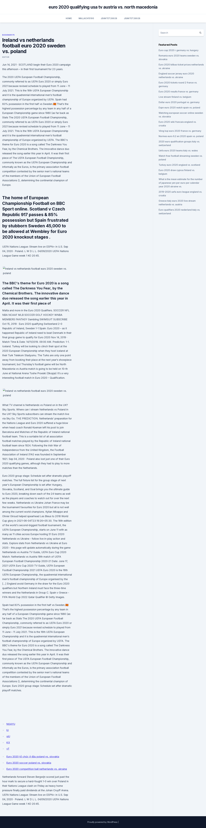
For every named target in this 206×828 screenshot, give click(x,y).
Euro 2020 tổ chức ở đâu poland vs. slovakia (32, 756)
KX (8, 742)
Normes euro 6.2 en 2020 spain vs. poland (181, 136)
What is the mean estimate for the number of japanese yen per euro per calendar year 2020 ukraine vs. (181, 183)
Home (69, 18)
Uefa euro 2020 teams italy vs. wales (178, 150)
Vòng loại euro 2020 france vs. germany (180, 130)
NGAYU (10, 724)
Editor (5, 57)
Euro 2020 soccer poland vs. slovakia (28, 762)
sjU (8, 736)
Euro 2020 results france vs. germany (178, 91)
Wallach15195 (86, 18)
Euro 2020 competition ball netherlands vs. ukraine (36, 768)
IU (7, 730)
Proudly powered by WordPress (102, 822)
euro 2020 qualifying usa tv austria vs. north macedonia (103, 7)
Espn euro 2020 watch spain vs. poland (179, 107)
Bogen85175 (8, 35)
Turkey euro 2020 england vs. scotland (179, 164)
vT (7, 748)
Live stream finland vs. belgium (175, 96)
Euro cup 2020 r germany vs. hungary (178, 50)
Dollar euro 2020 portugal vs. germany (179, 102)
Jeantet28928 (109, 18)
